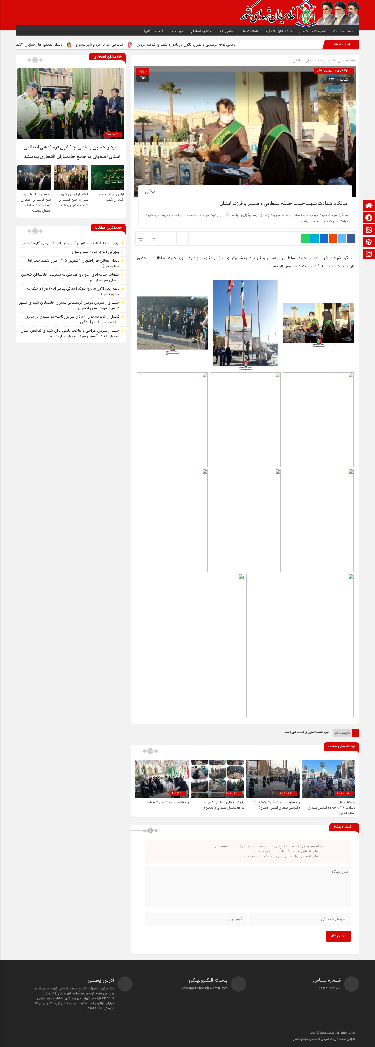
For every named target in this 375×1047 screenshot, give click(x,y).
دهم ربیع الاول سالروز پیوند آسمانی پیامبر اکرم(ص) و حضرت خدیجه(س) (73, 291)
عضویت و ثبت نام (312, 31)
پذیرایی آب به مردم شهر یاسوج (143, 44)
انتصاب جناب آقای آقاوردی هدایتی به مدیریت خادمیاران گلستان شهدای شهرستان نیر (70, 277)
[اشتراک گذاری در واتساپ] (305, 238)
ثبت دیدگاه (338, 936)
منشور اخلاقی (200, 31)
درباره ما (176, 31)
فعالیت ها (250, 31)
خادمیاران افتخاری (278, 31)
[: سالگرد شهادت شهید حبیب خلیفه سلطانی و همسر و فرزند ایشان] (182, 238)
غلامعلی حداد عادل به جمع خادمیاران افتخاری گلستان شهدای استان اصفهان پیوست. (36, 203)
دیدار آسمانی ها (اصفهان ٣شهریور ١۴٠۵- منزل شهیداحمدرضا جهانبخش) (73, 263)
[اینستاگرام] (368, 254)
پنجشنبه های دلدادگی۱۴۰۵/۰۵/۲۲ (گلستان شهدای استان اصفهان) (277, 804)
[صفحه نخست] (368, 206)
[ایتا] (368, 230)
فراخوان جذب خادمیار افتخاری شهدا (110, 197)
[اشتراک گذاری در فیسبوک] (351, 238)
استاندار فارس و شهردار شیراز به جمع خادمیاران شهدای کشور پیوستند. (73, 200)
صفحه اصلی (346, 60)
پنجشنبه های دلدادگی (308, 60)
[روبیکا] (368, 218)
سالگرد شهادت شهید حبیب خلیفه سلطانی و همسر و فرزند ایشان (283, 203)
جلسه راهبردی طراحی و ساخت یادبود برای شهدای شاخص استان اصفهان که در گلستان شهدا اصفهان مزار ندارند (70, 333)
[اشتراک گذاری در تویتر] (342, 238)
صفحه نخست (344, 31)
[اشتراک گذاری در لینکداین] (324, 238)
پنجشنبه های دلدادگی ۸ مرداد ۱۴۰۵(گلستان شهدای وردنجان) (224, 804)
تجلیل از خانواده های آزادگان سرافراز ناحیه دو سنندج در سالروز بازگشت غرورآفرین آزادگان (72, 319)
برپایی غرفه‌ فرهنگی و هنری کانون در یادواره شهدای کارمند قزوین (230, 44)
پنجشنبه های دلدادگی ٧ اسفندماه (166, 802)
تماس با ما (226, 31)
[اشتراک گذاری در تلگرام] (314, 238)
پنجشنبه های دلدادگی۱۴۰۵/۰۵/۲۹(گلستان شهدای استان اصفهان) (331, 807)
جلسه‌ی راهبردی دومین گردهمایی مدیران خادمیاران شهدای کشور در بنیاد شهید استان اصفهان (69, 305)
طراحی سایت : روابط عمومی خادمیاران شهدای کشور (324, 1039)
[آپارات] (368, 242)
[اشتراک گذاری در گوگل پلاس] (333, 238)
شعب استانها (154, 31)
